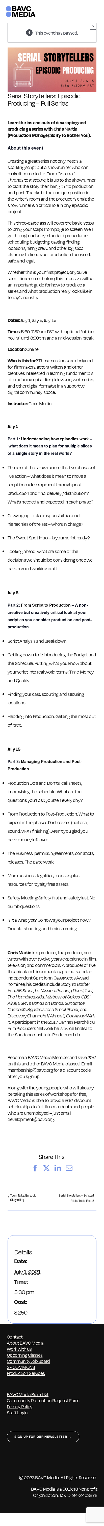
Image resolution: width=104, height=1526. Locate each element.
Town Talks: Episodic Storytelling (23, 1197)
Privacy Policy (19, 1406)
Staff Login (17, 1412)
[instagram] (29, 1461)
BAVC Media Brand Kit (27, 1394)
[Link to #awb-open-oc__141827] (96, 12)
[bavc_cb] (20, 7)
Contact (14, 1336)
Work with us (19, 1349)
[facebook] (9, 1461)
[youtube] (48, 1461)
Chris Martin (40, 403)
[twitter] (19, 1461)
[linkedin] (38, 1461)
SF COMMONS (21, 1367)
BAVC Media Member (48, 1057)
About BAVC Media (25, 1343)
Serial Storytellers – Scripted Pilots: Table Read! (76, 1198)
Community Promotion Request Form (43, 1400)
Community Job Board (28, 1361)
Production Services (26, 1373)
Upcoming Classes (24, 1355)
